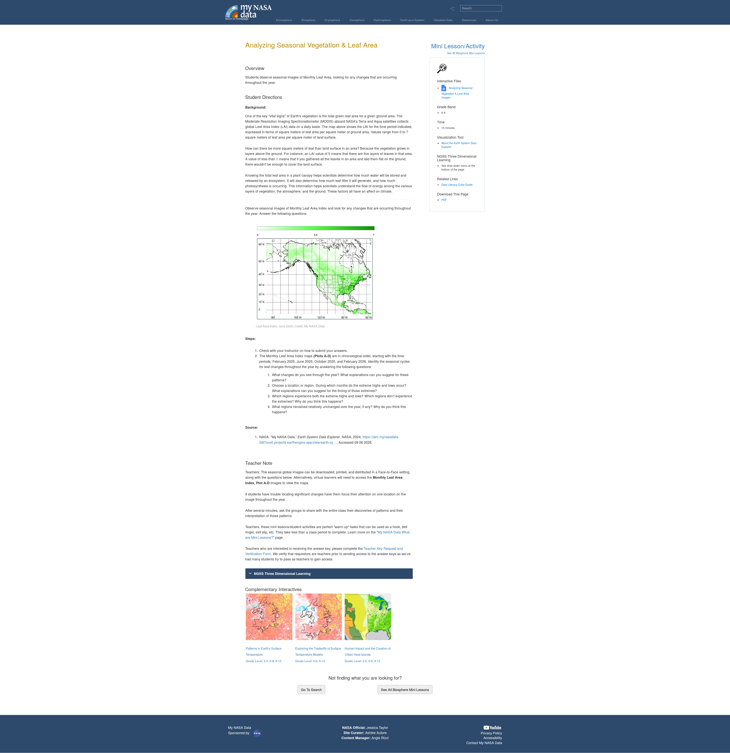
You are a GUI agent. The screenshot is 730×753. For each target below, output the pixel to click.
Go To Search (311, 689)
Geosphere (357, 20)
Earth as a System (412, 20)
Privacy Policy (491, 732)
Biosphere (308, 20)
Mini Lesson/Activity (458, 45)
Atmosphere (284, 20)
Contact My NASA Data (484, 742)
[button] (492, 728)
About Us (492, 20)
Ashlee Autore (376, 732)
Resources (469, 20)
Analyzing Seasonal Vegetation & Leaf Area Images (456, 92)
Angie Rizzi (380, 737)
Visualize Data (443, 20)
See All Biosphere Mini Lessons (405, 689)
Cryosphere (332, 20)
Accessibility (492, 737)
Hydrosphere (382, 20)
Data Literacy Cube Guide (457, 184)
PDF (444, 200)
